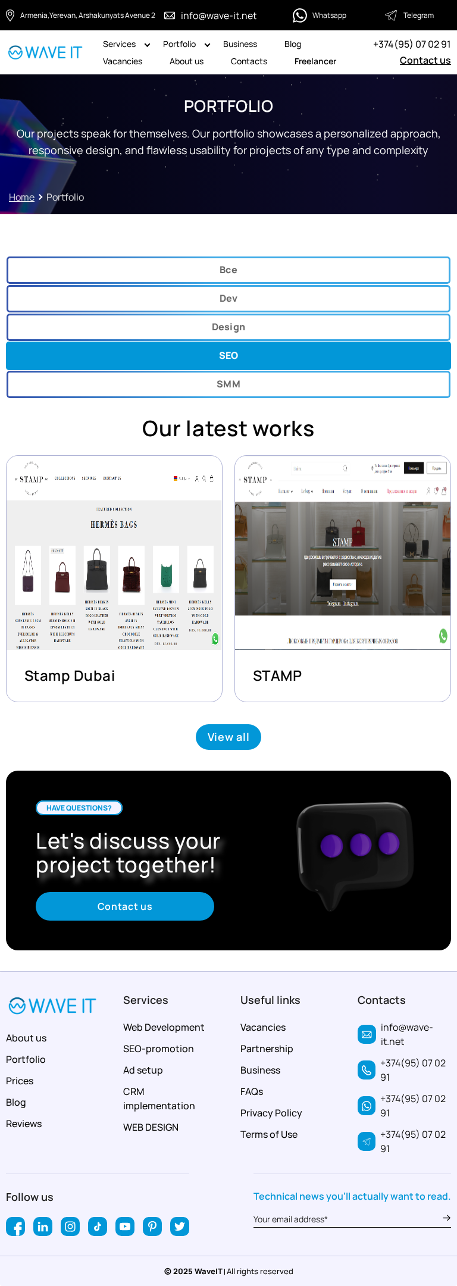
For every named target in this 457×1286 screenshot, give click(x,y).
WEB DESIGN (151, 1127)
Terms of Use (269, 1134)
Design (229, 326)
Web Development (164, 1027)
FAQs (251, 1091)
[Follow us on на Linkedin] (42, 1226)
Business (240, 43)
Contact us (425, 60)
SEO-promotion (158, 1048)
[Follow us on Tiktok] (97, 1226)
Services (119, 43)
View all (229, 737)
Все (228, 269)
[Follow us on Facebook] (15, 1226)
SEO (229, 355)
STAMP (277, 675)
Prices (19, 1080)
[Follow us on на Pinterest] (152, 1226)
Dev (229, 298)
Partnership (266, 1048)
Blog (292, 43)
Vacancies (122, 61)
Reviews (24, 1123)
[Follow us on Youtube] (124, 1226)
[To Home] (45, 52)
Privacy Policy (271, 1112)
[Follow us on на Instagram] (70, 1226)
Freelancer (315, 61)
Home (22, 197)
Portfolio (179, 43)
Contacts (249, 61)
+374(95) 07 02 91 (412, 44)
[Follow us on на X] (179, 1226)
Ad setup (143, 1070)
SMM (228, 383)
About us (187, 61)
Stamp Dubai (69, 675)
